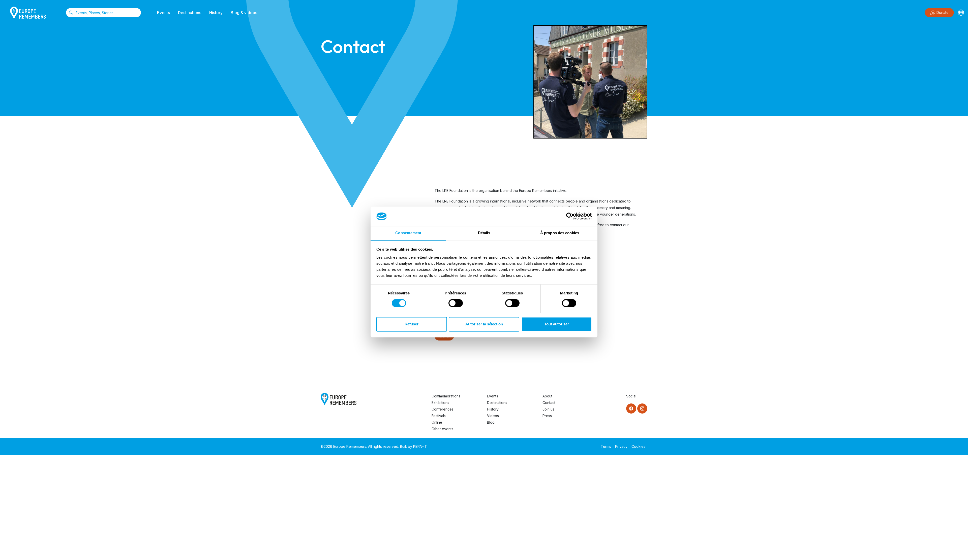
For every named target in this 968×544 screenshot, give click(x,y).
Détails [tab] (484, 233)
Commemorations (446, 396)
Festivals (439, 416)
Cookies (638, 446)
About (547, 396)
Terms (606, 446)
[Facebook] (631, 408)
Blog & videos (244, 12)
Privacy (621, 446)
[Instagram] (642, 408)
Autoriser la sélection (484, 324)
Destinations (189, 12)
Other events (442, 429)
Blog (491, 422)
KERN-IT (420, 446)
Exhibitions (440, 402)
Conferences (442, 409)
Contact (548, 402)
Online (437, 422)
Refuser (411, 324)
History (216, 12)
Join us (548, 409)
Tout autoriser (556, 324)
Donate (942, 12)
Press (547, 416)
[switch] (455, 303)
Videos (493, 416)
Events (163, 12)
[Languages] (961, 12)
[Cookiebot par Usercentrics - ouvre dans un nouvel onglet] (570, 216)
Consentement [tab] (408, 233)
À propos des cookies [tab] (559, 233)
